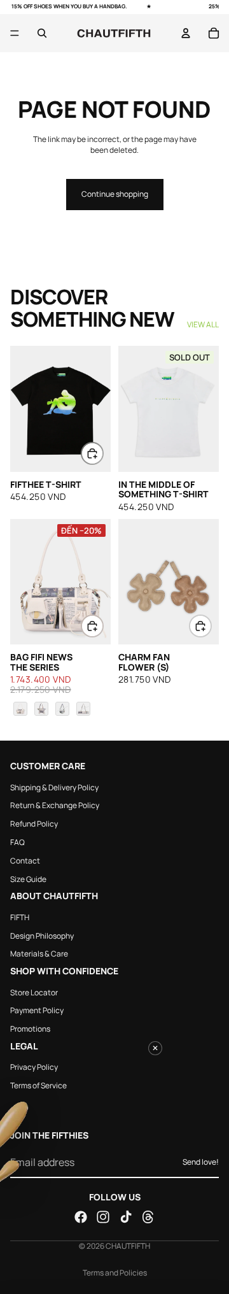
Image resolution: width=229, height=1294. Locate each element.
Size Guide (28, 879)
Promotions (30, 1028)
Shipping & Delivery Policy (54, 787)
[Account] (186, 33)
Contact (25, 860)
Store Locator (34, 991)
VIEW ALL (203, 325)
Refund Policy (34, 823)
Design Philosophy (42, 935)
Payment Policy (37, 1010)
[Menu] (14, 33)
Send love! (201, 1161)
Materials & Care (39, 953)
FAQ (17, 842)
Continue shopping (114, 193)
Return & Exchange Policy (54, 805)
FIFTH (19, 917)
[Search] (42, 33)
